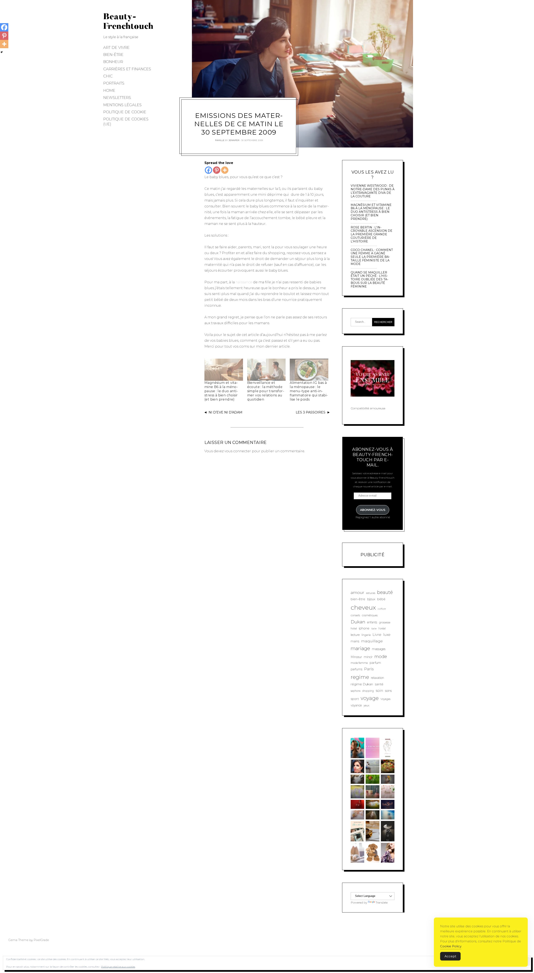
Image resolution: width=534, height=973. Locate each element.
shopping (368, 690)
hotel (354, 628)
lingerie (366, 634)
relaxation (377, 678)
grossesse (384, 622)
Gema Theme (18, 940)
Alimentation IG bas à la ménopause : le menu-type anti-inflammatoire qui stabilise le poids (309, 391)
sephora (355, 690)
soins (388, 691)
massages (378, 649)
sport (355, 699)
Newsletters (117, 97)
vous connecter (237, 451)
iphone (364, 628)
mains (355, 641)
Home (109, 90)
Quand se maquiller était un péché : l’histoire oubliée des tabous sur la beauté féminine (369, 279)
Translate (382, 902)
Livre (377, 634)
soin (379, 690)
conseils (355, 615)
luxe (386, 635)
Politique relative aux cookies (118, 966)
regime (360, 677)
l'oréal (382, 628)
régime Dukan (362, 684)
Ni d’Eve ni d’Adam (225, 412)
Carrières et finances (127, 69)
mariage (360, 648)
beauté (385, 592)
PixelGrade (41, 940)
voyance (356, 705)
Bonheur (113, 61)
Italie (374, 628)
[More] (224, 170)
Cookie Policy (450, 946)
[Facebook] (208, 170)
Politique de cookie (124, 112)
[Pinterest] (216, 170)
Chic (108, 76)
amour (357, 592)
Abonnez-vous (372, 510)
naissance (244, 282)
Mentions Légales (122, 105)
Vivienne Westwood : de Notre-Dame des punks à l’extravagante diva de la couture (372, 191)
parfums (356, 669)
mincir (368, 657)
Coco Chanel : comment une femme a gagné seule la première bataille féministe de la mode (372, 257)
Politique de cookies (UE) (126, 121)
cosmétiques (370, 615)
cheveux (363, 607)
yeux (366, 705)
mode (380, 656)
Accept (450, 956)
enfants (372, 622)
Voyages (385, 699)
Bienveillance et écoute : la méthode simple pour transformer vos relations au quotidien (265, 391)
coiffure (382, 608)
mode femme (359, 662)
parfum (375, 663)
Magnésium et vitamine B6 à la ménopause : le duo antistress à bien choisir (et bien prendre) (221, 391)
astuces (370, 593)
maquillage (372, 641)
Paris (369, 669)
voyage (370, 698)
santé (379, 684)
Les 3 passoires (310, 412)
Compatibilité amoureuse (368, 408)
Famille (219, 140)
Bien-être (113, 54)
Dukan (358, 621)
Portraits (113, 83)
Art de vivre (116, 47)
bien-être (358, 599)
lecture (355, 635)
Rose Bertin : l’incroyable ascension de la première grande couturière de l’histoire (371, 234)
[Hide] (1, 52)
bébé (381, 599)
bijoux (371, 599)
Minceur (356, 657)
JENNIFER (234, 140)
